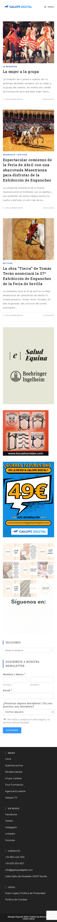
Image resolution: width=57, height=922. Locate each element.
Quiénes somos (14, 765)
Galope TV (11, 797)
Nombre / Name (14, 674)
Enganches (9, 155)
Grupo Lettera (13, 778)
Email (7, 690)
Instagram (11, 827)
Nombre (7, 684)
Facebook (11, 814)
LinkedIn (10, 833)
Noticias (22, 155)
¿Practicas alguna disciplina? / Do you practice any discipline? (27, 705)
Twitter (9, 820)
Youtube (10, 840)
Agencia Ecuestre (15, 791)
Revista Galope (13, 771)
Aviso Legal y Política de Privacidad (25, 893)
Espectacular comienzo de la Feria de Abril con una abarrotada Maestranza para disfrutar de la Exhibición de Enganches (27, 170)
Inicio (8, 758)
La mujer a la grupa (21, 71)
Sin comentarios (14, 99)
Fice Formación (14, 784)
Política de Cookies (16, 899)
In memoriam (10, 67)
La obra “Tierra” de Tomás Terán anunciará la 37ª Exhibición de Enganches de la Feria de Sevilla (27, 276)
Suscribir (12, 730)
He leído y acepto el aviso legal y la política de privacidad (26, 721)
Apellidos (34, 684)
